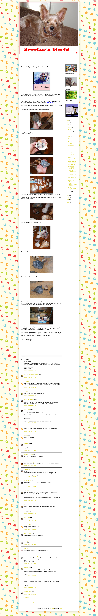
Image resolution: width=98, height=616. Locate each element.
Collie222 (26, 391)
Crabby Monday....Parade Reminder (72, 188)
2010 (68, 202)
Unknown (26, 426)
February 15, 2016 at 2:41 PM (30, 422)
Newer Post (23, 599)
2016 (68, 124)
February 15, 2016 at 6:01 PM (30, 513)
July (69, 134)
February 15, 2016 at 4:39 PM (30, 486)
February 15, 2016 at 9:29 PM (30, 544)
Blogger (60, 608)
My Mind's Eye (27, 409)
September (70, 131)
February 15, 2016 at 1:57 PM (30, 377)
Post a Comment (26, 597)
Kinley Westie (27, 517)
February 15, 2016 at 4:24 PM (30, 465)
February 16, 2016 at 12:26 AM (30, 563)
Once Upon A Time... (72, 145)
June (69, 136)
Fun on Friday (70, 175)
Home (42, 599)
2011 (68, 201)
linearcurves (51, 608)
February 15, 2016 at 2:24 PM (30, 395)
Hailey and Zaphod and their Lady (31, 374)
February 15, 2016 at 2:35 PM (30, 405)
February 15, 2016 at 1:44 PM (30, 370)
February (70, 143)
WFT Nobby (26, 443)
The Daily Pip (27, 541)
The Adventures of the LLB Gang (31, 556)
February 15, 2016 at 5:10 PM (30, 500)
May (69, 138)
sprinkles (26, 548)
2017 (68, 122)
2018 (68, 120)
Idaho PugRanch (27, 480)
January (69, 191)
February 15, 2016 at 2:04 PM (30, 387)
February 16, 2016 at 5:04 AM (30, 587)
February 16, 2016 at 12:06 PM (30, 594)
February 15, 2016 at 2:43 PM (30, 431)
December (70, 125)
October (69, 129)
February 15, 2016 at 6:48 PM (30, 520)
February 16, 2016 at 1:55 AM (30, 575)
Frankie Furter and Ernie (29, 399)
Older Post (60, 599)
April (69, 140)
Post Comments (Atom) (31, 602)
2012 (68, 199)
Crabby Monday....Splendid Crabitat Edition (72, 152)
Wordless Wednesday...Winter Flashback (72, 184)
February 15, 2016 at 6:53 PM (30, 529)
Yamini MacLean (27, 469)
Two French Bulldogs (28, 524)
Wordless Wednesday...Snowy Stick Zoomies (72, 158)
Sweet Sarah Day (71, 164)
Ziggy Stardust (27, 567)
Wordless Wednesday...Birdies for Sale (72, 148)
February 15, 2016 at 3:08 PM (30, 439)
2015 (68, 193)
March (69, 141)
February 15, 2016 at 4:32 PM (30, 476)
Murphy (25, 504)
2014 (68, 195)
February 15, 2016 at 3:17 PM (30, 450)
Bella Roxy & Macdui (28, 454)
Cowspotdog (26, 381)
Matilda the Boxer (27, 591)
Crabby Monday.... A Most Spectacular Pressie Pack (72, 167)
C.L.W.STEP (26, 490)
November (70, 127)
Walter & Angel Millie (28, 533)
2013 (68, 197)
